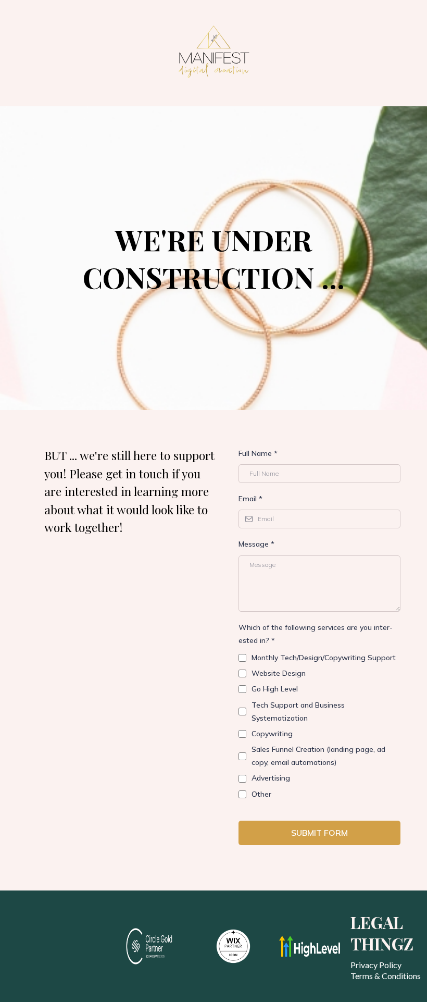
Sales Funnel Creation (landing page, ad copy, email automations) (318, 756)
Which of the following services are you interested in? (315, 634)
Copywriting (272, 733)
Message (256, 544)
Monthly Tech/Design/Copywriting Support (324, 657)
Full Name (258, 453)
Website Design (279, 673)
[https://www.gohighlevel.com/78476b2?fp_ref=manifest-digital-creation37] (309, 946)
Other (261, 794)
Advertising (271, 778)
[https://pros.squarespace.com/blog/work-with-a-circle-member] (156, 946)
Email (250, 498)
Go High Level (275, 689)
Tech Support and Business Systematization (298, 711)
